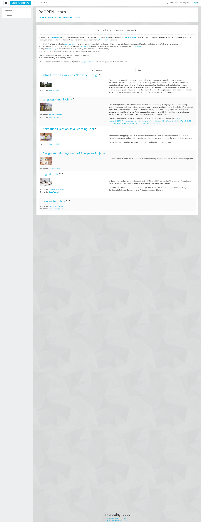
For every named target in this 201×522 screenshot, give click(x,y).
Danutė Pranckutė (56, 206)
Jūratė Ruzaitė (54, 117)
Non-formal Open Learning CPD (67, 17)
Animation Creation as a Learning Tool (68, 128)
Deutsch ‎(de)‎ (40, 2)
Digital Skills (50, 174)
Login (195, 3)
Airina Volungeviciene (57, 209)
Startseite (42, 17)
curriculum (136, 46)
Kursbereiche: (102, 30)
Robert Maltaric (55, 90)
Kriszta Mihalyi (54, 144)
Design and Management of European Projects (73, 153)
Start (140, 70)
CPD (106, 37)
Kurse (50, 17)
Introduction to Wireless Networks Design (70, 75)
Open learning (105, 40)
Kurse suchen (96, 70)
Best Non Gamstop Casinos (117, 518)
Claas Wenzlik (54, 192)
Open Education (89, 62)
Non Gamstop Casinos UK (117, 521)
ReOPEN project (131, 37)
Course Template (53, 201)
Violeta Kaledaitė (55, 115)
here (178, 118)
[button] (167, 3)
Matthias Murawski (56, 189)
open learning (55, 37)
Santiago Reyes (54, 169)
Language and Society (57, 99)
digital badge (52, 49)
